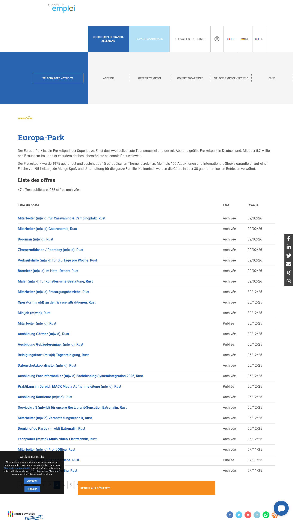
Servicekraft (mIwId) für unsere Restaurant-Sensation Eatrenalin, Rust (72, 407)
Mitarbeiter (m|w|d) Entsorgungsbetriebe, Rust (53, 292)
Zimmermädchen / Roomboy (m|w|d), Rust (50, 250)
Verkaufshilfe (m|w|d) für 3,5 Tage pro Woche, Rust (57, 260)
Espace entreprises (190, 39)
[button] (281, 508)
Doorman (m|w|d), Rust (35, 239)
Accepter (32, 480)
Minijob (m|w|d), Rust (34, 313)
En (261, 39)
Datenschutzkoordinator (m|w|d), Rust (47, 365)
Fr (232, 39)
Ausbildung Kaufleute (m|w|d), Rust (45, 397)
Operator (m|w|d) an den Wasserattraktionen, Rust (56, 302)
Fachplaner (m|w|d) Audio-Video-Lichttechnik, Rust (57, 439)
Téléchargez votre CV (57, 78)
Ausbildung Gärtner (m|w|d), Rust (43, 334)
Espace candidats (149, 39)
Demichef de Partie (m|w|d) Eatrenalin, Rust (51, 428)
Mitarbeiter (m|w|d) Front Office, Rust (46, 449)
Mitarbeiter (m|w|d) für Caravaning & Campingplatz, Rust (61, 218)
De (247, 39)
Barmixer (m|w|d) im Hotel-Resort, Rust (48, 271)
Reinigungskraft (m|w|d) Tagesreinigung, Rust (53, 355)
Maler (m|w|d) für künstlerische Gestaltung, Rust (55, 281)
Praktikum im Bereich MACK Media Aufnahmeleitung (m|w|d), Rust (69, 386)
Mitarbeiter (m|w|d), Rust (37, 323)
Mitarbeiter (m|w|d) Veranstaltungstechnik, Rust (55, 418)
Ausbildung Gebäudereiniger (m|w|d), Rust (50, 344)
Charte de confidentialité (17, 468)
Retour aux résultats (95, 488)
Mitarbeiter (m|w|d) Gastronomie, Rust (47, 229)
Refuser (32, 488)
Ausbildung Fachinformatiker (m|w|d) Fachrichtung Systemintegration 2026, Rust (80, 376)
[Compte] (216, 39)
